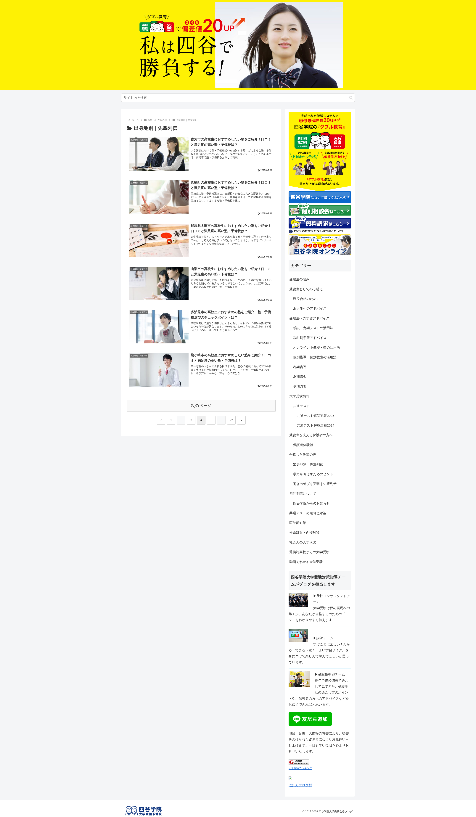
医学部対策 (297, 523)
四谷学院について (302, 494)
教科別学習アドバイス (310, 338)
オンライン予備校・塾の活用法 (316, 347)
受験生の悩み (299, 279)
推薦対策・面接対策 (304, 532)
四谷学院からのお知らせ (311, 503)
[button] (351, 98)
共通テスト (301, 406)
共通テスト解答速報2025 (315, 416)
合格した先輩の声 (302, 454)
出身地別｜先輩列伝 (308, 464)
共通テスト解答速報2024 (315, 425)
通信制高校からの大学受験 (309, 552)
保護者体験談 (303, 445)
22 (231, 420)
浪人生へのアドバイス (310, 308)
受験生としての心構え (306, 289)
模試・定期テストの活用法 (313, 328)
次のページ (201, 405)
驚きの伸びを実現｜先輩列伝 (315, 484)
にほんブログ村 (300, 785)
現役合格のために (306, 299)
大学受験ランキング (300, 768)
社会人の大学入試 (302, 542)
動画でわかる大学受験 (306, 562)
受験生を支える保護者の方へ (311, 435)
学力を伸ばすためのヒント (313, 474)
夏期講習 (299, 377)
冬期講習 (299, 386)
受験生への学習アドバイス (309, 318)
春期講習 (299, 367)
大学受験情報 (299, 396)
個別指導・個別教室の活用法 (315, 357)
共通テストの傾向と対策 (307, 513)
